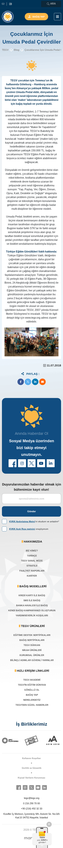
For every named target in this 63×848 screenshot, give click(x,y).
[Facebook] (18, 787)
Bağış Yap (38, 16)
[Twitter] (31, 787)
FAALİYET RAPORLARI (31, 570)
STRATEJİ (31, 565)
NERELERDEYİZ (32, 700)
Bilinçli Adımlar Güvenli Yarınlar (32, 660)
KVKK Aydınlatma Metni (22, 521)
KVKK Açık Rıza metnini (22, 529)
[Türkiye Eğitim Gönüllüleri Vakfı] (8, 16)
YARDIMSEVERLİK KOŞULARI (32, 615)
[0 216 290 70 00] (10, 4)
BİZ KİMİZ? (32, 550)
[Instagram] (25, 787)
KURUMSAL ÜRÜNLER (32, 655)
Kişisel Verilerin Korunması (31, 778)
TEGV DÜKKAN (32, 645)
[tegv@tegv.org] (4, 4)
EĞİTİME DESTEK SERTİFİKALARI (31, 635)
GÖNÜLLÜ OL (31, 690)
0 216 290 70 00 (31, 803)
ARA (53, 3)
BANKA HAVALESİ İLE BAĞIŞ (32, 605)
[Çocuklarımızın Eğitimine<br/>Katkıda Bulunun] (42, 837)
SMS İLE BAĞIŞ (31, 600)
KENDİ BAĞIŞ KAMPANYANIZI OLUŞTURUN (31, 610)
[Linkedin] (44, 787)
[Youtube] (38, 787)
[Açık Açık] (23, 740)
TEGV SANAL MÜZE (32, 560)
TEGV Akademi (31, 679)
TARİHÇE (32, 555)
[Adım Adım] (45, 740)
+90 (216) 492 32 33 (31, 808)
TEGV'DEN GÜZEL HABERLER (32, 705)
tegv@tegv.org (31, 798)
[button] (20, 382)
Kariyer (32, 575)
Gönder (31, 511)
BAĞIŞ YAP (32, 695)
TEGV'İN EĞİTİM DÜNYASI (32, 685)
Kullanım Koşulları (31, 758)
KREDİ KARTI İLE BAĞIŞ (32, 595)
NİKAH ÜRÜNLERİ (32, 650)
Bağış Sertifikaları (31, 640)
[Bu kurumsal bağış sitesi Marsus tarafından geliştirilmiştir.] (31, 838)
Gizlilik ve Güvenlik (31, 768)
